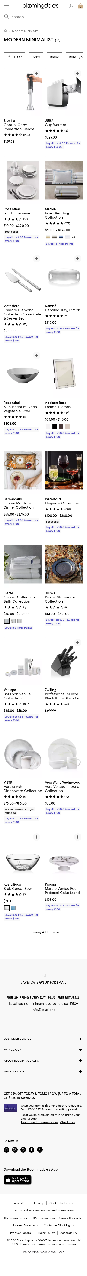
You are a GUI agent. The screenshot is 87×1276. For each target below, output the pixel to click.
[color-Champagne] (48, 237)
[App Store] (18, 1180)
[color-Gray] (6, 621)
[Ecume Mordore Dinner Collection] (23, 470)
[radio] (48, 237)
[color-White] (67, 237)
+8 (73, 237)
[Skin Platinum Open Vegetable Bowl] (23, 374)
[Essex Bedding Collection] (64, 180)
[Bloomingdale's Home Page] (40, 6)
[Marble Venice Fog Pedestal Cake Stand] (64, 855)
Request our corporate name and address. (48, 1244)
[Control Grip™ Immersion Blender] (23, 92)
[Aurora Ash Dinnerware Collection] (23, 754)
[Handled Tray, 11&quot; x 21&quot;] (64, 277)
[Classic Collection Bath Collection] (23, 564)
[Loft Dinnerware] (23, 180)
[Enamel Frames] (64, 374)
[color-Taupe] (61, 426)
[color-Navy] (61, 237)
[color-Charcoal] (54, 237)
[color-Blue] (13, 908)
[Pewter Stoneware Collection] (64, 564)
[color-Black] (54, 426)
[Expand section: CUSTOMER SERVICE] (43, 1038)
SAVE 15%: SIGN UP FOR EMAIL (43, 982)
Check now (67, 1122)
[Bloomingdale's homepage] (6, 31)
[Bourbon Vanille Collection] (23, 661)
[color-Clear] (6, 908)
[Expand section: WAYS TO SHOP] (43, 1071)
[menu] (6, 5)
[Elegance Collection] (64, 470)
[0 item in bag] (80, 6)
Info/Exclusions (43, 1010)
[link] (23, 131)
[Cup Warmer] (64, 92)
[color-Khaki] (13, 621)
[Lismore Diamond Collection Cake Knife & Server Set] (23, 277)
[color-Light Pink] (67, 426)
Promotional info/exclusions (39, 1122)
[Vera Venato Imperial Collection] (64, 754)
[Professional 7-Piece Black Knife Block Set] (64, 661)
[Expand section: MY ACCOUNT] (43, 1049)
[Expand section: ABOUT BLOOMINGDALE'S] (43, 1060)
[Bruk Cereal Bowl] (23, 855)
